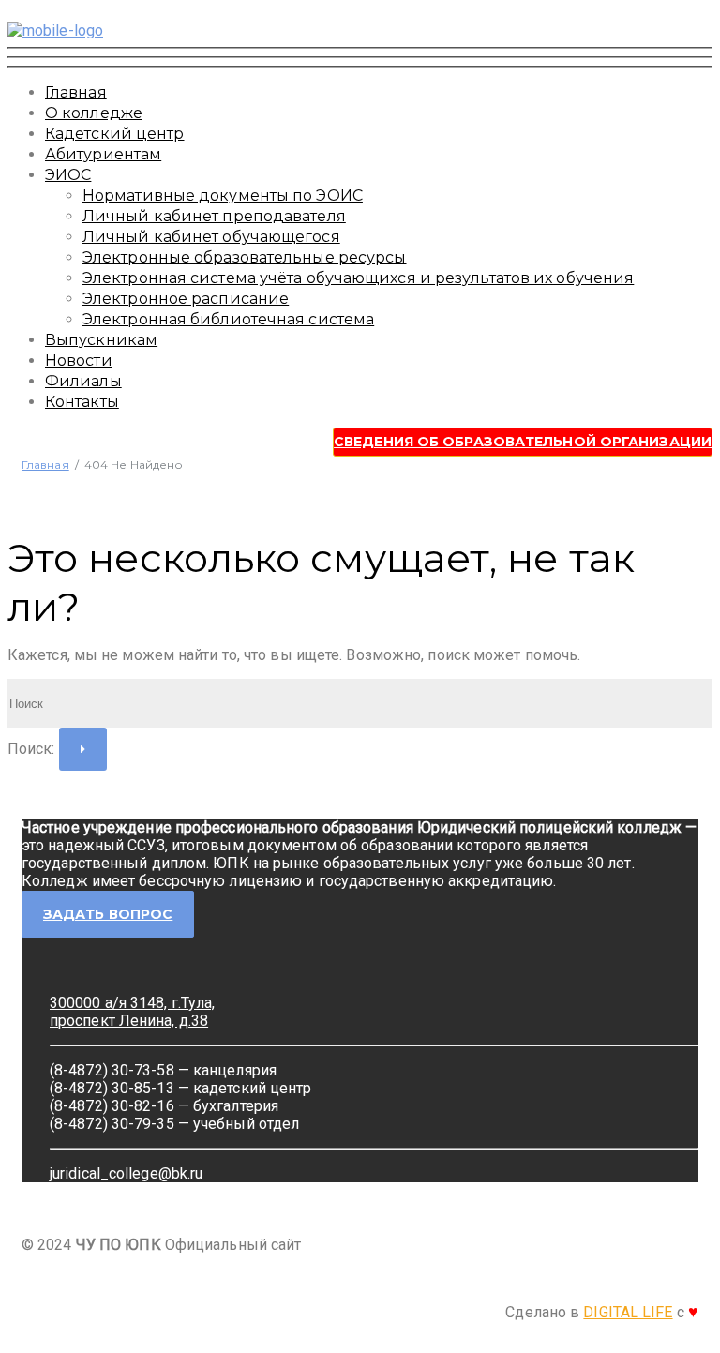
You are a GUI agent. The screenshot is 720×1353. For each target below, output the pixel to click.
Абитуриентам (103, 154)
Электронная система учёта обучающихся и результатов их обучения (358, 278)
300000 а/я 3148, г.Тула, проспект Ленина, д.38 (132, 1012)
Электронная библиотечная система (228, 319)
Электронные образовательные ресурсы (244, 257)
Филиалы (83, 381)
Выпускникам (101, 340)
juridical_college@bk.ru (126, 1173)
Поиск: (31, 749)
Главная (76, 92)
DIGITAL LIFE (627, 1312)
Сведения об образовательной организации (523, 441)
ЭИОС (68, 175)
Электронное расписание (185, 299)
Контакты (82, 402)
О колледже (93, 113)
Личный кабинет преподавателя (214, 216)
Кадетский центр (115, 134)
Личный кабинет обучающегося (211, 237)
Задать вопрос (107, 914)
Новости (78, 360)
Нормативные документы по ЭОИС (222, 195)
